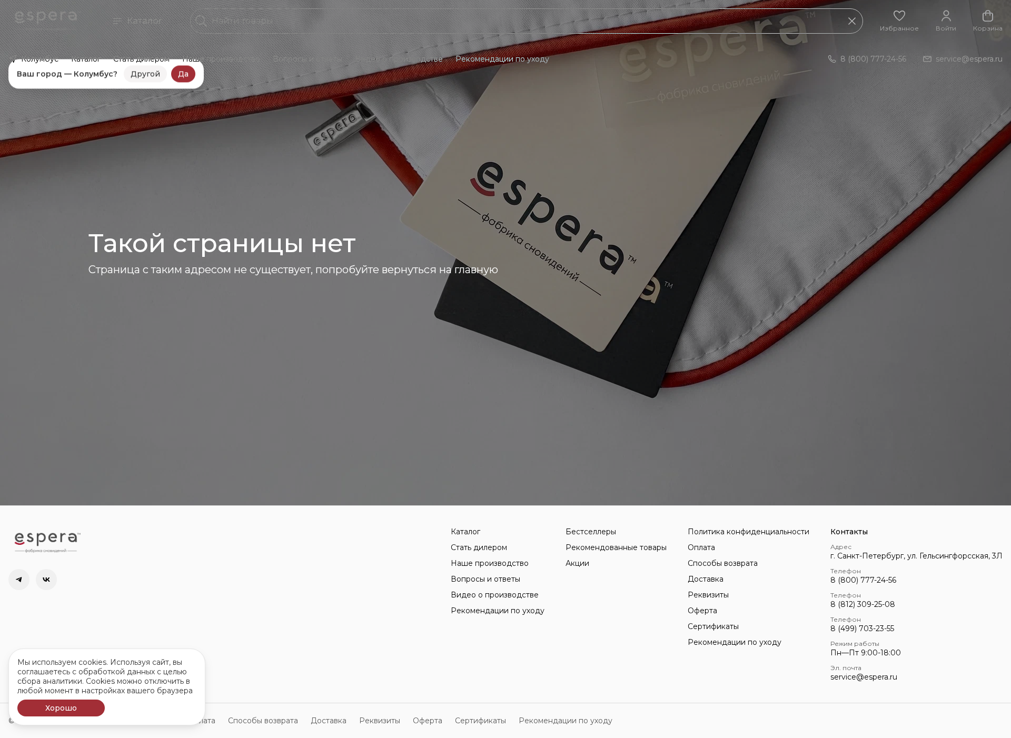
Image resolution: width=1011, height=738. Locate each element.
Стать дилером (141, 59)
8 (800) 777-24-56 (863, 580)
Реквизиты (708, 595)
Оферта (702, 610)
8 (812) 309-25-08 (862, 604)
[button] (899, 21)
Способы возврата (723, 563)
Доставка (705, 579)
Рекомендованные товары (616, 547)
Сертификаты (713, 626)
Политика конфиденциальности (748, 531)
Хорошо (61, 708)
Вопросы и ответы (307, 59)
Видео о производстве (399, 59)
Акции (577, 563)
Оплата (701, 547)
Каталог (144, 21)
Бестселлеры (591, 531)
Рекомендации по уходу (502, 59)
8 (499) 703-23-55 (862, 628)
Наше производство (221, 59)
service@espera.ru (863, 677)
